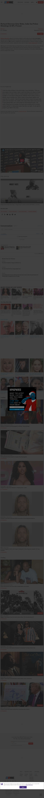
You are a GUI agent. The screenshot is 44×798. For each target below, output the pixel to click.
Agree (23, 787)
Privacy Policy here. (29, 784)
